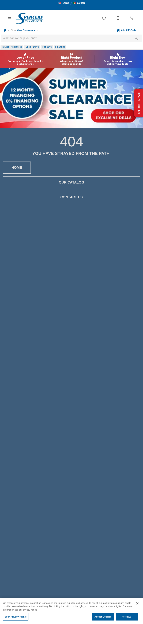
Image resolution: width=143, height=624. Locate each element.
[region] (71, 611)
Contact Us (71, 197)
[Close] (137, 603)
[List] (104, 18)
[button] (63, 3)
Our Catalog (71, 182)
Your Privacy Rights (16, 616)
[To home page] (29, 18)
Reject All (127, 616)
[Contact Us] (118, 18)
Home (17, 167)
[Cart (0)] (132, 18)
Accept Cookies (103, 616)
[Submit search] (136, 38)
